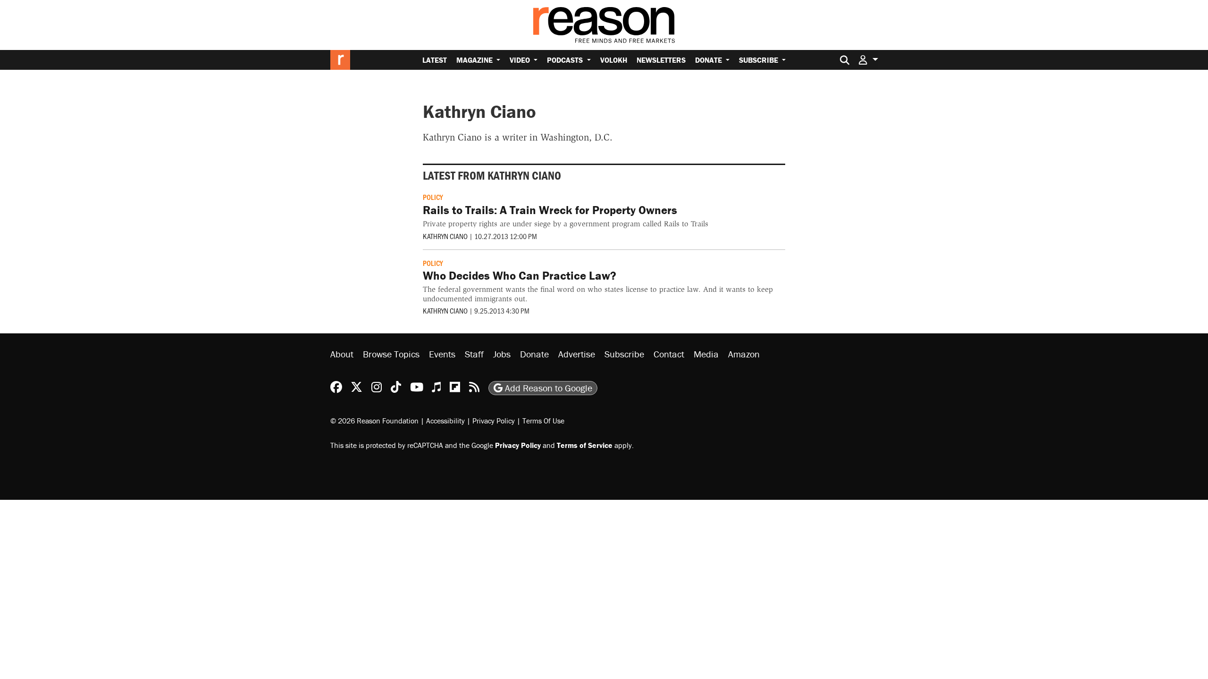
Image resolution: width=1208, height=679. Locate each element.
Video (521, 60)
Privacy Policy (493, 420)
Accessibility (445, 420)
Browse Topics (391, 354)
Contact (669, 354)
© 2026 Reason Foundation (374, 420)
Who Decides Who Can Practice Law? (519, 275)
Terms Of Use (543, 420)
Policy (433, 197)
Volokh (613, 60)
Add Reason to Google (547, 388)
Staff (474, 354)
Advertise (576, 354)
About (341, 354)
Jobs (502, 354)
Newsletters (661, 60)
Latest (434, 60)
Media (706, 354)
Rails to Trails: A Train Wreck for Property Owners (550, 210)
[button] (868, 59)
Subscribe (759, 60)
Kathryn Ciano (445, 236)
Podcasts (566, 60)
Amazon (744, 354)
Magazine (475, 60)
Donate (709, 60)
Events (442, 354)
